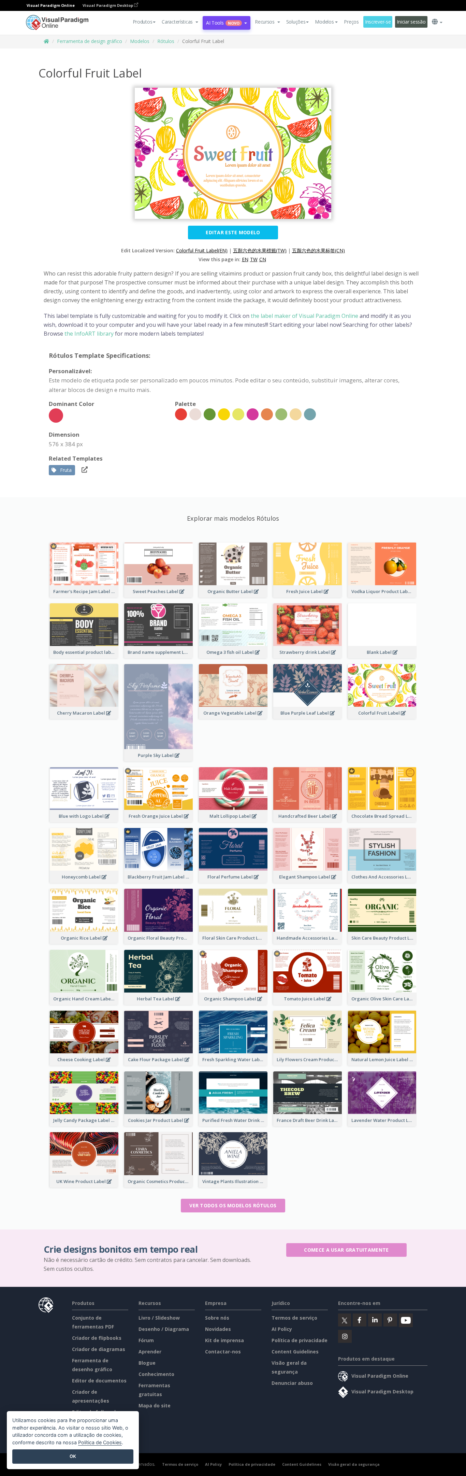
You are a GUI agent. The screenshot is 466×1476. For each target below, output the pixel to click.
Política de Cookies (100, 1442)
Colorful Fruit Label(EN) (202, 250)
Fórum (146, 1340)
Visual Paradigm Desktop (108, 5)
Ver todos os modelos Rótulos (232, 1205)
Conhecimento (156, 1374)
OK (73, 1456)
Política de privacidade (299, 1340)
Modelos (139, 41)
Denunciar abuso (292, 1383)
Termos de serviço (294, 1318)
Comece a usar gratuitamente (346, 1250)
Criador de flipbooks (96, 1338)
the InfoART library (89, 333)
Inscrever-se (378, 21)
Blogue (147, 1363)
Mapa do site (155, 1405)
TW (254, 259)
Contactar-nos (223, 1351)
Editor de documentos (99, 1380)
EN (245, 259)
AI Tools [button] (222, 22)
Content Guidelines (295, 1351)
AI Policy (282, 1329)
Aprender (150, 1351)
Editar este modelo (233, 232)
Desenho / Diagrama (164, 1329)
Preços (351, 21)
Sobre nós (217, 1318)
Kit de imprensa (224, 1340)
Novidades (218, 1329)
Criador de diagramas (98, 1349)
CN (262, 259)
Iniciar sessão (411, 21)
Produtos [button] (142, 21)
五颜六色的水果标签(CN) (318, 250)
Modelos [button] (324, 21)
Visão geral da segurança (354, 1464)
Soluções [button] (296, 21)
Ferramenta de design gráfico (89, 41)
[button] (180, 22)
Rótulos (165, 41)
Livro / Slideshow (159, 1318)
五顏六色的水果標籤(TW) (260, 250)
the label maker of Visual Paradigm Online (304, 316)
